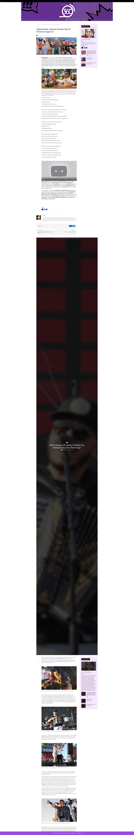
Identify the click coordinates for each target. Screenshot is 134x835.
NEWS (81, 20)
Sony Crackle (45, 57)
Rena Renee (39, 35)
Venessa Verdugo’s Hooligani (86, 39)
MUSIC (46, 20)
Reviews (37, 26)
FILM (42, 20)
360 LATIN (77, 20)
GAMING (49, 20)
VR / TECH (54, 20)
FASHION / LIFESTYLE (69, 20)
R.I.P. (84, 20)
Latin (67, 442)
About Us (88, 20)
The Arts (61, 20)
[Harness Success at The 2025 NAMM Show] (83, 59)
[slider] (54, 179)
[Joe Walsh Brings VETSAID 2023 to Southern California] (83, 64)
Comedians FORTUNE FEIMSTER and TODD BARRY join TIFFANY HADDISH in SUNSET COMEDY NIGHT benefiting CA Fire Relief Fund (91, 53)
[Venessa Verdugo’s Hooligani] (88, 33)
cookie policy (73, 833)
